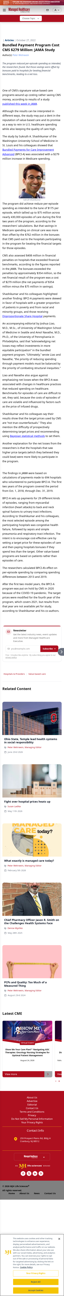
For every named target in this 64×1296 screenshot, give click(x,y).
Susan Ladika (14, 806)
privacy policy (11, 657)
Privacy (32, 1115)
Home (11, 1193)
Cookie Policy (26, 1267)
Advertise (32, 1101)
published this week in (19, 104)
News (37, 1193)
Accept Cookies (35, 1290)
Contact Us (32, 1108)
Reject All (35, 1282)
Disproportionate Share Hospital (22, 316)
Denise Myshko (15, 928)
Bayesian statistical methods (27, 436)
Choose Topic (28, 18)
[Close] (59, 1239)
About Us (32, 1097)
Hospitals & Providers (14, 674)
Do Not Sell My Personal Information (32, 1118)
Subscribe (48, 648)
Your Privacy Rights (32, 1122)
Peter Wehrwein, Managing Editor (25, 747)
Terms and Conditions (32, 1111)
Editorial (32, 1104)
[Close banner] (60, 4)
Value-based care (37, 674)
